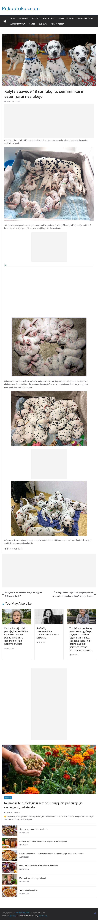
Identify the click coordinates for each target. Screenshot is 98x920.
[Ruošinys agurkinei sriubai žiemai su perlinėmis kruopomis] (9, 843)
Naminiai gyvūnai (66, 18)
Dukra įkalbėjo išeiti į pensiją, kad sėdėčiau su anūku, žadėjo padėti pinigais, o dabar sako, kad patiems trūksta (16, 636)
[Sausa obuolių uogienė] (9, 892)
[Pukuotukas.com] (5, 21)
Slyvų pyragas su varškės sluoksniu (33, 829)
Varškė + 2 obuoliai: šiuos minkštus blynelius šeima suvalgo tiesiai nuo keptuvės (51, 853)
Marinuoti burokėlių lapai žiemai (32, 878)
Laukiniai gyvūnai (17, 24)
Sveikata (43, 24)
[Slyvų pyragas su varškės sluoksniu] (9, 830)
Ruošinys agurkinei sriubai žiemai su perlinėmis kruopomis (43, 841)
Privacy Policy (57, 24)
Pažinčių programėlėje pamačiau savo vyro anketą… (48, 633)
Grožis (32, 24)
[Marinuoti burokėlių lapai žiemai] (9, 879)
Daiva (18, 101)
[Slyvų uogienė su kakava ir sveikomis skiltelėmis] (9, 867)
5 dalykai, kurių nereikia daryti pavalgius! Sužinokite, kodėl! (23, 594)
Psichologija (49, 18)
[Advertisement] (49, 121)
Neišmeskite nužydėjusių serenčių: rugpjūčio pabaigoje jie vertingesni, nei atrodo (43, 805)
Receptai (35, 18)
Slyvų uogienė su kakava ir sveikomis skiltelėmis (38, 866)
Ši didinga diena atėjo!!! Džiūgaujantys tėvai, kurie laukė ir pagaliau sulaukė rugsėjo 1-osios (72, 594)
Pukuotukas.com (21, 8)
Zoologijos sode (85, 18)
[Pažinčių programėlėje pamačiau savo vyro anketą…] (49, 611)
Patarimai (23, 18)
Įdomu (12, 18)
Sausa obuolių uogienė (28, 890)
